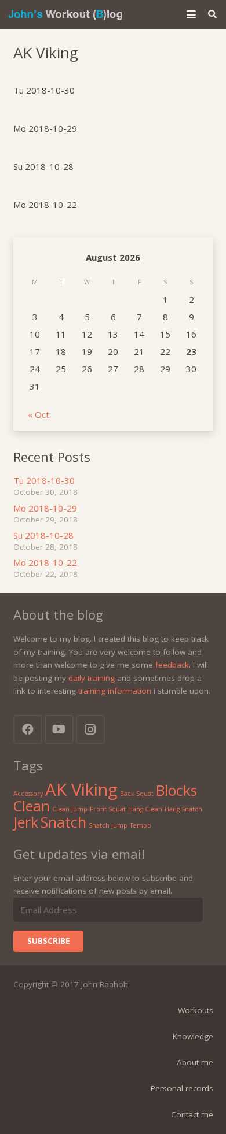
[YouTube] (59, 729)
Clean (31, 806)
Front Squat (108, 809)
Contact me (192, 1114)
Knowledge (193, 1036)
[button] (191, 14)
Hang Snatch (183, 809)
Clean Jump (70, 809)
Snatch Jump (108, 825)
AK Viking (81, 789)
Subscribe (48, 941)
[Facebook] (27, 729)
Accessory (28, 794)
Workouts (195, 1010)
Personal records (182, 1088)
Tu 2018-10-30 (44, 90)
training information (114, 690)
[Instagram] (90, 729)
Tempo (140, 825)
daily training (91, 678)
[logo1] (65, 14)
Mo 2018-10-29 (45, 128)
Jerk (25, 822)
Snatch (63, 822)
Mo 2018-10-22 (45, 204)
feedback (172, 664)
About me (195, 1062)
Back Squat (137, 794)
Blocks (176, 790)
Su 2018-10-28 (43, 166)
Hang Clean (145, 809)
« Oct (38, 414)
